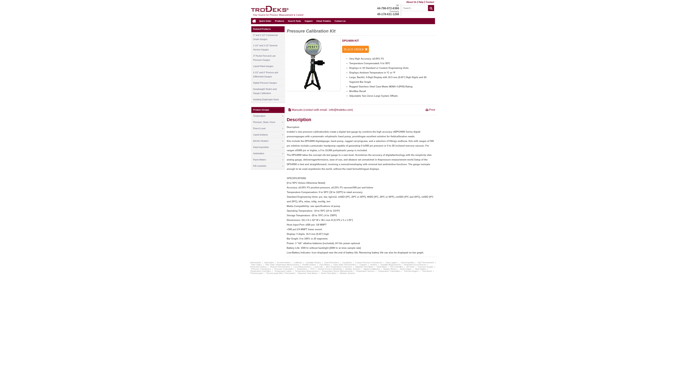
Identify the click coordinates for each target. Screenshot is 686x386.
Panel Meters (259, 160)
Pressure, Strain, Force (264, 122)
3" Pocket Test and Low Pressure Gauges (264, 58)
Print (431, 109)
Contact (430, 2)
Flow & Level (259, 128)
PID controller (259, 166)
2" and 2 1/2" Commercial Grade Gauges (265, 37)
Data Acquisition (261, 147)
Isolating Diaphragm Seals (266, 99)
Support (309, 21)
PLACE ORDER (354, 49)
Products (279, 21)
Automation (258, 153)
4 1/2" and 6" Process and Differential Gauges (265, 74)
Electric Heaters (261, 141)
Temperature (259, 116)
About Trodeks (323, 21)
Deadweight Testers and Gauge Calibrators (265, 91)
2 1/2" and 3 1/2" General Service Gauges (265, 47)
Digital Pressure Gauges (265, 83)
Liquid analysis (260, 134)
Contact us (340, 21)
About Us (411, 2)
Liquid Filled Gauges (263, 66)
